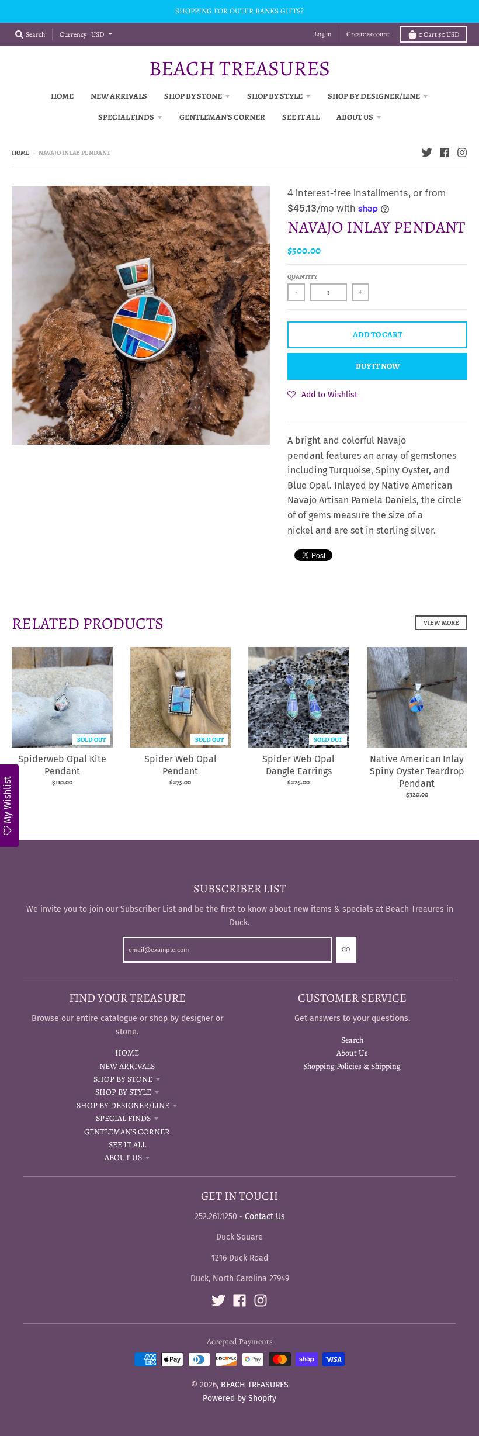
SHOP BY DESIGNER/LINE (123, 1105)
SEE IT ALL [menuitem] (301, 117)
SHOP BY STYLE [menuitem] (275, 96)
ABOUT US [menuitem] (354, 117)
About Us (352, 1052)
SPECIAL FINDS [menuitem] (126, 117)
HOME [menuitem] (62, 96)
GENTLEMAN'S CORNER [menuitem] (222, 117)
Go (346, 949)
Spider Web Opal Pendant (180, 765)
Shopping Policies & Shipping (352, 1066)
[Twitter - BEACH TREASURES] (427, 152)
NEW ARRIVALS (127, 1066)
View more (441, 622)
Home (21, 152)
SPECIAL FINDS (123, 1118)
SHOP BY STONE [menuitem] (193, 96)
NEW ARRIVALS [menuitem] (119, 96)
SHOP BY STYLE (123, 1092)
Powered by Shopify (239, 1398)
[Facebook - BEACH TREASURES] (444, 152)
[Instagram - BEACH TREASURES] (462, 152)
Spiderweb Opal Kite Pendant (62, 765)
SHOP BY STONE (122, 1079)
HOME (127, 1052)
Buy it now (378, 366)
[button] (322, 394)
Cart (439, 34)
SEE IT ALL (127, 1144)
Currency (73, 34)
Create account (368, 34)
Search (352, 1040)
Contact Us (265, 1217)
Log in (323, 34)
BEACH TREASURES (239, 68)
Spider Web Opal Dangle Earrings (298, 765)
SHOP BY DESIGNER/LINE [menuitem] (374, 96)
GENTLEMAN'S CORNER (127, 1131)
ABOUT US (123, 1157)
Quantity (302, 276)
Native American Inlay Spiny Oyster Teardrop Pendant (417, 771)
